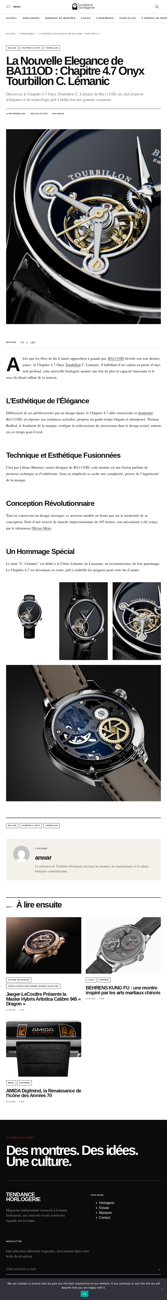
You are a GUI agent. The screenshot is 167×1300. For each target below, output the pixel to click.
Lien (32, 342)
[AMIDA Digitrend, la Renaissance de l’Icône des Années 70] (43, 1048)
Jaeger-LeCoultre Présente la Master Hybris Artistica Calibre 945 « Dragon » (43, 998)
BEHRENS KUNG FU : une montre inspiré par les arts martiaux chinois (123, 990)
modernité (145, 412)
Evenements (105, 18)
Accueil (11, 18)
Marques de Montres (60, 18)
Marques (105, 1212)
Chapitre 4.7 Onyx (30, 48)
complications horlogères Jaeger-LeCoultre (33, 986)
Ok (84, 1293)
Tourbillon (73, 364)
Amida (11, 1083)
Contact (104, 1217)
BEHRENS (104, 980)
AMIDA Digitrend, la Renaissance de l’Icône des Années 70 (43, 1093)
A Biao (91, 980)
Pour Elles (128, 18)
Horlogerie (31, 18)
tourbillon (51, 48)
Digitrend (24, 1083)
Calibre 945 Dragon (18, 980)
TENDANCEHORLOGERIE (23, 1197)
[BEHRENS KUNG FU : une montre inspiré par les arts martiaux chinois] (123, 945)
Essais (86, 18)
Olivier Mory (41, 528)
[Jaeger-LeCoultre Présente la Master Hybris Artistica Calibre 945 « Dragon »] (43, 945)
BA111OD (12, 48)
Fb (22, 342)
